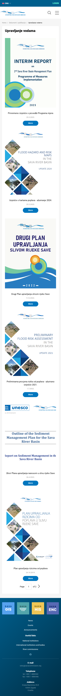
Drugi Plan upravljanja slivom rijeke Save (30, 294)
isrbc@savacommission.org (30, 666)
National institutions (31, 641)
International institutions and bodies (30, 645)
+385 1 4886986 (32, 677)
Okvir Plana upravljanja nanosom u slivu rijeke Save (30, 473)
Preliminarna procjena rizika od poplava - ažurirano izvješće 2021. (30, 383)
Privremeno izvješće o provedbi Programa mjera (30, 113)
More (30, 123)
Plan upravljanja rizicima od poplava (31, 568)
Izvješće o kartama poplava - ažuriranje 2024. (30, 200)
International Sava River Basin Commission (12, 12)
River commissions (30, 649)
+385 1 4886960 (32, 674)
